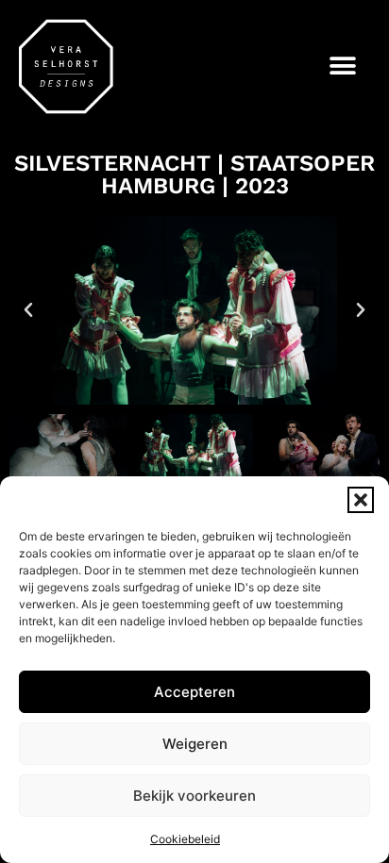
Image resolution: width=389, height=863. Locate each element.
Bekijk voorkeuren (194, 796)
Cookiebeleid (185, 839)
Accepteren (194, 692)
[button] (360, 499)
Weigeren (195, 744)
